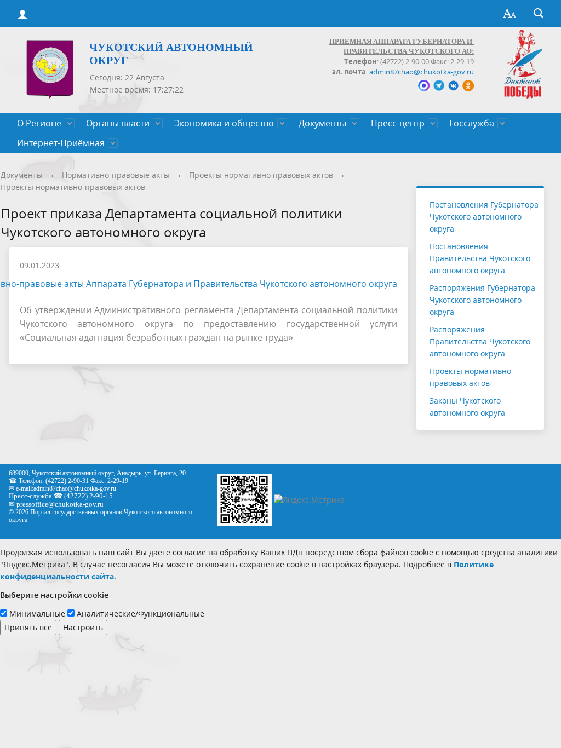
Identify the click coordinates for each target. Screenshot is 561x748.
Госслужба (471, 123)
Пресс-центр (398, 123)
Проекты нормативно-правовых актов (73, 187)
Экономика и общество (224, 123)
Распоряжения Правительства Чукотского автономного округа (480, 341)
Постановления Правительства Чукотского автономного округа (480, 258)
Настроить (83, 627)
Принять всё (28, 627)
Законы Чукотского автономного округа (467, 406)
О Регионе (39, 123)
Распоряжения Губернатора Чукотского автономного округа (482, 300)
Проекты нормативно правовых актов (261, 175)
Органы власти (118, 123)
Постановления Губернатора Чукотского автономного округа (484, 216)
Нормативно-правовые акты (116, 175)
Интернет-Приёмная (61, 143)
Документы (322, 123)
